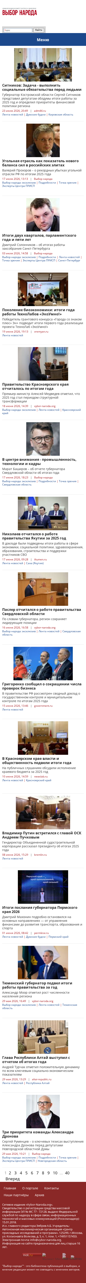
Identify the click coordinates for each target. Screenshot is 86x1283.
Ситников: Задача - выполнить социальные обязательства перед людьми (42, 87)
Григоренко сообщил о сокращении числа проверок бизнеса (42, 686)
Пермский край (59, 937)
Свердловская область (17, 484)
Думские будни (36, 114)
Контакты (51, 1188)
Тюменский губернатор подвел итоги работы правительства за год (37, 985)
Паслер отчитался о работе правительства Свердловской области (41, 611)
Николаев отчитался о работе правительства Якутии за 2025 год (34, 536)
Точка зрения (68, 182)
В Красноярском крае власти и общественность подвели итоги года (36, 760)
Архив (39, 1195)
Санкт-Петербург (69, 260)
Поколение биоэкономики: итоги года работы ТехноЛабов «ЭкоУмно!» (38, 311)
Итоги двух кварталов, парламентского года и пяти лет (39, 237)
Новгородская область (52, 1161)
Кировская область (61, 114)
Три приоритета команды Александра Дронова (38, 1134)
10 (55, 1172)
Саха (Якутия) (35, 563)
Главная (10, 1188)
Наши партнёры (16, 1195)
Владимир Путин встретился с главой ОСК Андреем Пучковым (41, 835)
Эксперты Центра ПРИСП (18, 186)
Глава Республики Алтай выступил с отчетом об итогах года (36, 1059)
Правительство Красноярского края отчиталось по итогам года (35, 386)
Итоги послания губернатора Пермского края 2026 (39, 909)
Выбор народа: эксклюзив (19, 182)
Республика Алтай (38, 1083)
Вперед (13, 1178)
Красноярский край (38, 780)
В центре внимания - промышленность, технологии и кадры (39, 461)
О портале (30, 1188)
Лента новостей (12, 114)
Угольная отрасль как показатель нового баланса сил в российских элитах (40, 162)
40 (67, 1172)
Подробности (47, 182)
